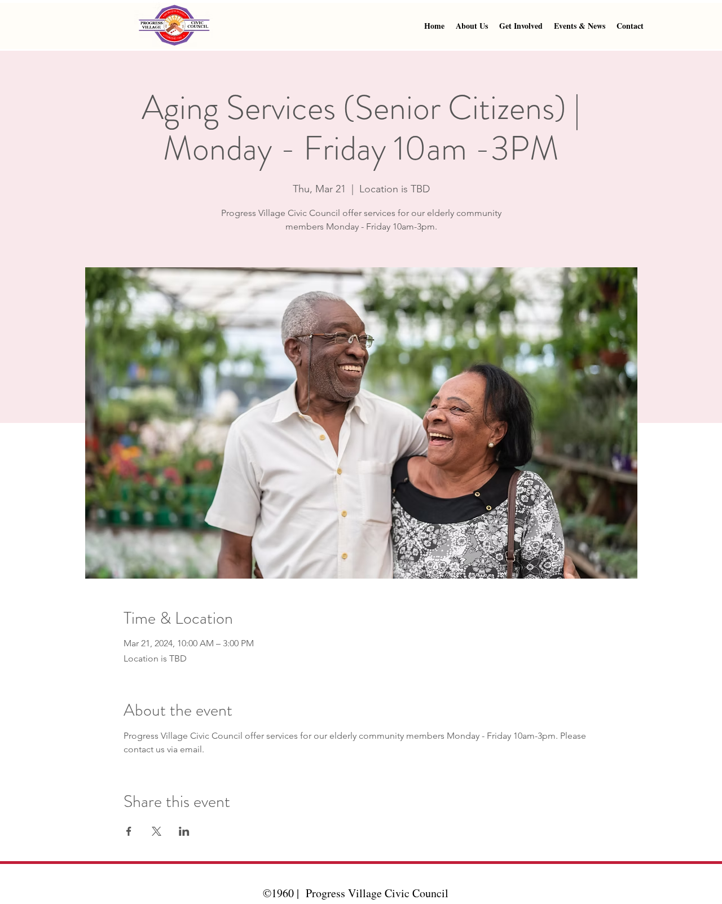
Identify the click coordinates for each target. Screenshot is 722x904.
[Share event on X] (156, 831)
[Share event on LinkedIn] (184, 831)
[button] (521, 25)
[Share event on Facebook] (129, 831)
